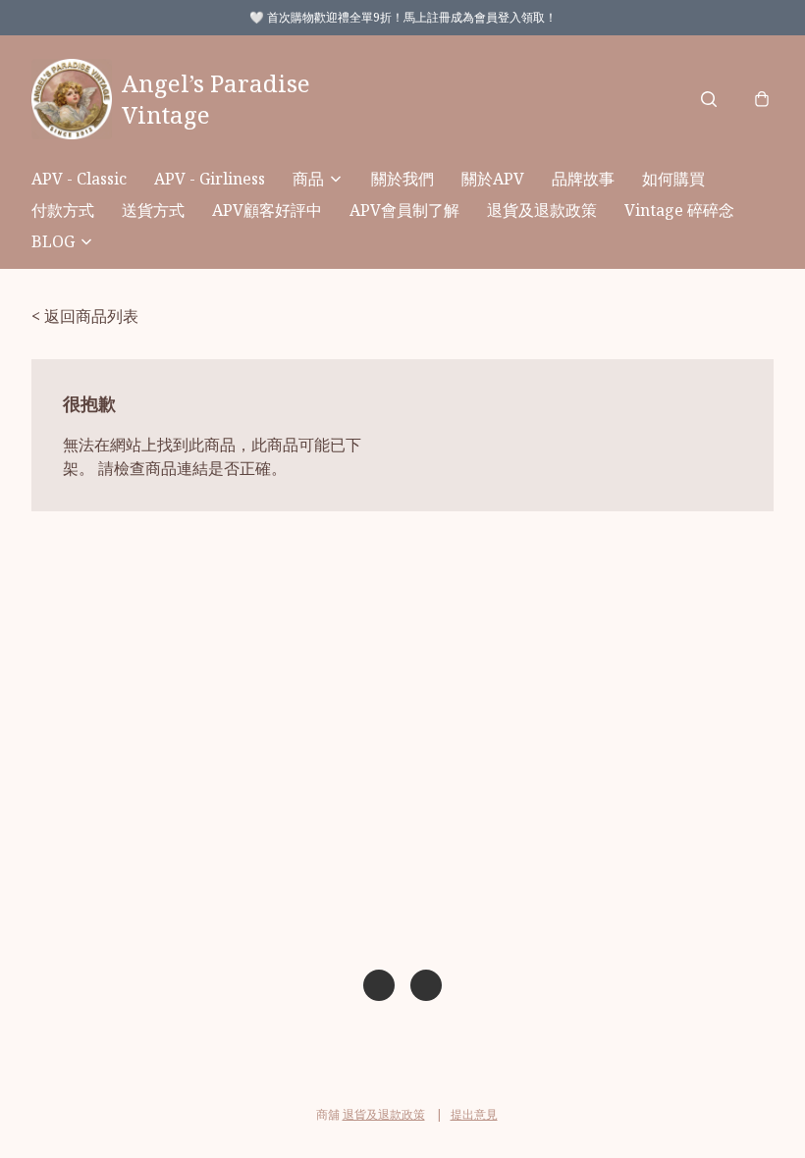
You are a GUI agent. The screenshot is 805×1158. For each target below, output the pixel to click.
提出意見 (474, 1114)
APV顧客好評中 (267, 210)
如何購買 (673, 178)
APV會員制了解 (404, 210)
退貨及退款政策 (542, 210)
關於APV (492, 178)
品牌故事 (583, 178)
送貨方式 (153, 210)
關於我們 (402, 178)
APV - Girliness (209, 178)
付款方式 (62, 210)
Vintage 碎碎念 (679, 210)
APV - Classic (79, 178)
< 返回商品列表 (84, 316)
